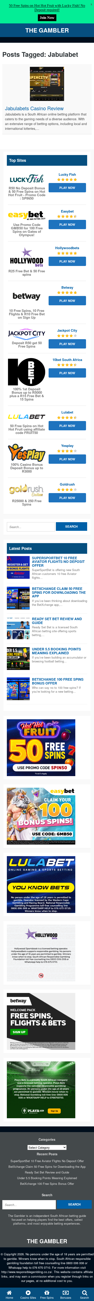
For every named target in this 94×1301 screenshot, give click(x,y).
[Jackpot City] (26, 334)
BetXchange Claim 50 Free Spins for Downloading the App (59, 592)
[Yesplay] (26, 453)
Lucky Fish (67, 174)
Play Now (67, 187)
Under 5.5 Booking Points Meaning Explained (56, 651)
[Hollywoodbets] (26, 257)
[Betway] (26, 297)
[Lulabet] (26, 416)
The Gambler (47, 30)
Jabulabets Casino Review (34, 108)
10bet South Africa (67, 359)
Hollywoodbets (67, 247)
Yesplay (67, 445)
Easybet (67, 211)
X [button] (91, 4)
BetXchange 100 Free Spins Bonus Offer (58, 681)
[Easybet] (26, 215)
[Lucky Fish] (26, 179)
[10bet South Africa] (26, 372)
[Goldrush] (26, 490)
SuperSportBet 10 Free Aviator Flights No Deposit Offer (58, 561)
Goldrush (67, 484)
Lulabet (67, 412)
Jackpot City (67, 330)
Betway (67, 287)
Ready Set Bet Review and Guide (57, 620)
